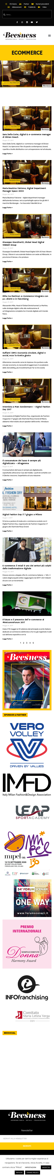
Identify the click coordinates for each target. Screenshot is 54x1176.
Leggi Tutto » (8, 154)
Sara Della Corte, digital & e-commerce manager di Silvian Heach (27, 136)
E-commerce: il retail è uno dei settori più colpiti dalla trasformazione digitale (27, 567)
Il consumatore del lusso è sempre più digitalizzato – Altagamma (22, 462)
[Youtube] (32, 22)
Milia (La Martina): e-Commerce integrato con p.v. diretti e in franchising (25, 297)
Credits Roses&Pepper (27, 1169)
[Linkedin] (26, 22)
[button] (49, 35)
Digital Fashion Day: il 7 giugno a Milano (22, 514)
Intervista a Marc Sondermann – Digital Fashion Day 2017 (26, 408)
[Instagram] (22, 22)
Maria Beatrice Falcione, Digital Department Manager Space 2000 (24, 189)
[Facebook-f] (17, 22)
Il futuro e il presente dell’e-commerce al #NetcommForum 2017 (23, 621)
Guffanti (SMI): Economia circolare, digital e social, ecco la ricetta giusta (24, 354)
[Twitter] (36, 22)
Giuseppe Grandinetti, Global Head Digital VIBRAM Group (23, 243)
